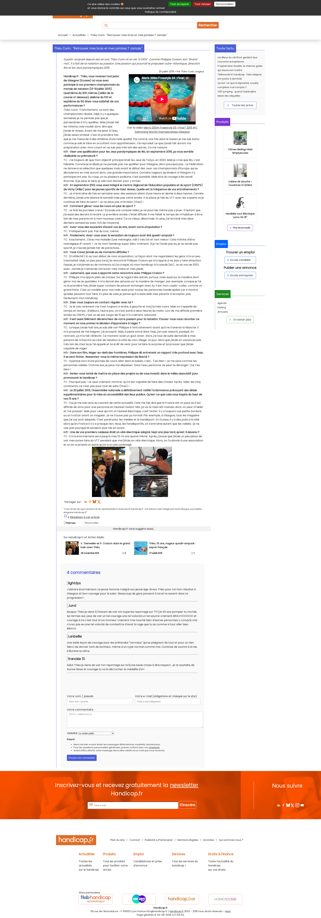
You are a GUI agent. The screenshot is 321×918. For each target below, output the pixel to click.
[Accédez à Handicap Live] (182, 899)
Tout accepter (179, 4)
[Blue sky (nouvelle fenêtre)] (94, 503)
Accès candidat (240, 260)
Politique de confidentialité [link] (160, 12)
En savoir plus (242, 320)
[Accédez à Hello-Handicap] (96, 899)
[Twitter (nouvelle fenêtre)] (99, 503)
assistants (154, 747)
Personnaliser (225, 4)
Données (208, 840)
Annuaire (223, 311)
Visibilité (72, 733)
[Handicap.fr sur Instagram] (297, 805)
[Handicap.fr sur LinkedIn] (279, 805)
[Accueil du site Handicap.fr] (76, 840)
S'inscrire (187, 804)
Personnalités (91, 522)
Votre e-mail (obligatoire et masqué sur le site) (166, 696)
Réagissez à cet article (85, 517)
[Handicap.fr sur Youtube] (302, 805)
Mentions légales (187, 840)
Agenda (222, 303)
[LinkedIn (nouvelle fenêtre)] (86, 503)
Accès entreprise (241, 275)
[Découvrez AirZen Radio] (139, 899)
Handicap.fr (177, 911)
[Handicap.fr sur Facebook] (283, 805)
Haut (228, 911)
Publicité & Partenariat (159, 840)
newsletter (184, 785)
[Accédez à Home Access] (225, 899)
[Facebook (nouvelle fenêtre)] (90, 503)
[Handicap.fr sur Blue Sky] (288, 805)
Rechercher (208, 25)
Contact (134, 840)
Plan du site (117, 840)
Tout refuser (202, 4)
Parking (222, 307)
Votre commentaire (80, 710)
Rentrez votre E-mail (73, 805)
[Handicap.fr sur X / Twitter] (293, 805)
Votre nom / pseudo (80, 696)
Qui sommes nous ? (231, 840)
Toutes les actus (242, 105)
